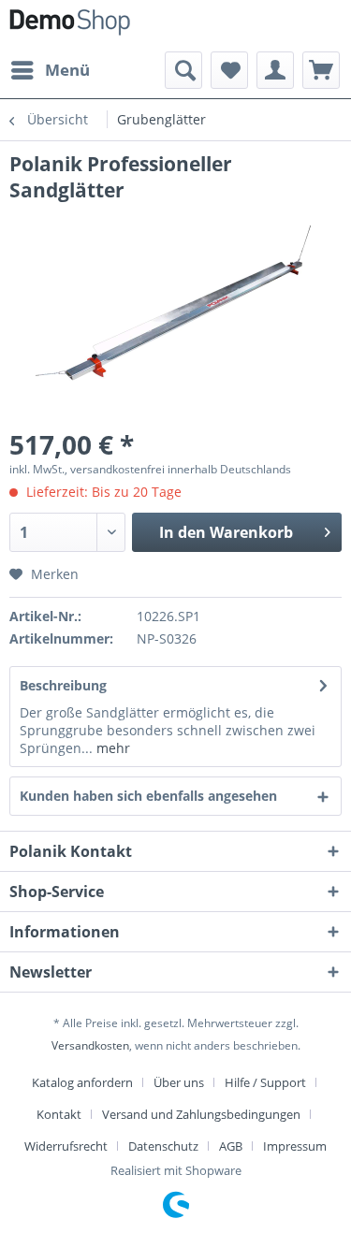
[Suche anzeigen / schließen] (183, 70)
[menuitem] (49, 70)
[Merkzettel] (229, 70)
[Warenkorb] (321, 70)
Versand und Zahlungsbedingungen (201, 1114)
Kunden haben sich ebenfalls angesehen (148, 796)
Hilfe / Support (265, 1082)
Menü (67, 69)
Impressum (295, 1146)
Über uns (179, 1082)
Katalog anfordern (82, 1082)
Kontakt (59, 1114)
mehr (111, 748)
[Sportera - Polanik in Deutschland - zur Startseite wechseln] (69, 25)
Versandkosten (90, 1045)
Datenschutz (163, 1146)
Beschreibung (63, 685)
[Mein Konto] (275, 70)
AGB (230, 1146)
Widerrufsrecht (66, 1146)
